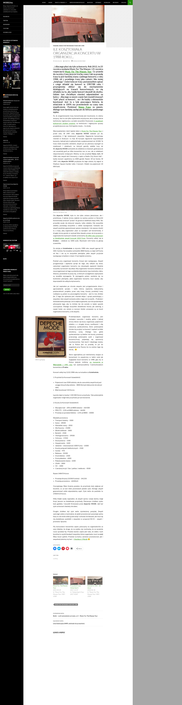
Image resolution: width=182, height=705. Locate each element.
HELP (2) (5, 140)
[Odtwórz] (6, 251)
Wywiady (98, 2)
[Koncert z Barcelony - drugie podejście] (7, 75)
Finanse (56, 45)
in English (107, 2)
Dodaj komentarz (79, 61)
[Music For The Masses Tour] (60, 580)
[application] (11, 248)
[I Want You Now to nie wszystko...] (16, 58)
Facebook (6, 16)
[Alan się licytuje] (7, 67)
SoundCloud (7, 32)
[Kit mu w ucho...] (16, 49)
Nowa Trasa (84, 107)
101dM (50, 2)
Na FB (4, 258)
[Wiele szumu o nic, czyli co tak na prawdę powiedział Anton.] (16, 75)
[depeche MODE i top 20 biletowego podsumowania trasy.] (16, 67)
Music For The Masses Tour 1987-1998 (71, 45)
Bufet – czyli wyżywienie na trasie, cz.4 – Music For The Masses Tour (75, 615)
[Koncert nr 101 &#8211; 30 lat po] (94, 580)
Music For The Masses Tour (78, 71)
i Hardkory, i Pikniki (81, 539)
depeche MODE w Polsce (77, 2)
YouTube (6, 28)
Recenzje (115, 2)
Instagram (6, 24)
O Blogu (123, 2)
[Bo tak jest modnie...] (7, 84)
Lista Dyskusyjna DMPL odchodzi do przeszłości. (69, 622)
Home (44, 2)
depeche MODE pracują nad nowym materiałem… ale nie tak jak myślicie (11, 159)
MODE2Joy (8, 2)
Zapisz (7, 289)
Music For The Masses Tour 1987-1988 (66, 604)
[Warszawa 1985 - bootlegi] (7, 49)
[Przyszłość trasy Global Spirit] (77, 580)
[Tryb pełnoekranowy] (19, 251)
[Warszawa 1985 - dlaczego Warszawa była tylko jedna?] (16, 84)
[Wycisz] (17, 251)
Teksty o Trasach (60, 2)
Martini (67, 61)
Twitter (5, 20)
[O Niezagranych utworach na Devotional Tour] (7, 58)
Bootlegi (90, 2)
